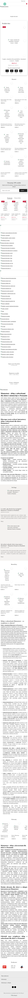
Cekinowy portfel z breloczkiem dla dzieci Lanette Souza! (21, 173)
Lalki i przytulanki (7, 786)
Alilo (4, 451)
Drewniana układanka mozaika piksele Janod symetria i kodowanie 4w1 (21, 149)
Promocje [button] (9, 198)
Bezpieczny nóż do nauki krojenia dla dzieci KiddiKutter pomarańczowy (4, 836)
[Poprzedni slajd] (0, 16)
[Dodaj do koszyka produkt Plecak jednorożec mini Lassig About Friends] (25, 96)
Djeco (17, 451)
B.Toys (16, 450)
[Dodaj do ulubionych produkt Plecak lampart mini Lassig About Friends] (12, 83)
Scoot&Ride (9, 450)
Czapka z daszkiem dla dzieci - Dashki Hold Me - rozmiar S (5, 215)
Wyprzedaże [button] (17, 198)
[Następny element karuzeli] (26, 967)
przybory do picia (8, 868)
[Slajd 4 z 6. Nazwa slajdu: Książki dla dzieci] (14, 10)
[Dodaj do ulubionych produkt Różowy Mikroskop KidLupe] (19, 823)
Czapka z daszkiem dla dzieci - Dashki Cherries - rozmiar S (16, 215)
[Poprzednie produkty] (3, 206)
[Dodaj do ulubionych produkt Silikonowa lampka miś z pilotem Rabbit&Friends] (26, 594)
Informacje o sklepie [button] (6, 982)
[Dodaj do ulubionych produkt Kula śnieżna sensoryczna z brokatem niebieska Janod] (12, 132)
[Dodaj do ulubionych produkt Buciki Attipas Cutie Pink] (26, 568)
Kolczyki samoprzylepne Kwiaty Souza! (5, 173)
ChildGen (22, 451)
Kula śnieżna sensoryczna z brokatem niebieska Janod (6, 149)
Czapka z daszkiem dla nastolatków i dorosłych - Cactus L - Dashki (14, 59)
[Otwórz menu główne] (1, 4)
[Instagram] (15, 987)
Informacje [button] (3, 979)
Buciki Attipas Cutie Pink (20, 584)
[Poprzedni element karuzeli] (1, 967)
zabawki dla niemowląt (10, 477)
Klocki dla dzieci (7, 736)
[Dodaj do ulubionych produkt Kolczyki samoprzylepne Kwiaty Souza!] (12, 156)
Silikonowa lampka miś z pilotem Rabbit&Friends (19, 611)
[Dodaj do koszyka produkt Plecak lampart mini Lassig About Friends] (11, 96)
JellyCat (8, 451)
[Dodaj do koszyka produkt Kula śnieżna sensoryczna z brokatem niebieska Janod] (11, 145)
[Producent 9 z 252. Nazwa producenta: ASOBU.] (21, 967)
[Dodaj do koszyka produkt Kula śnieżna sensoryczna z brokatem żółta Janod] (25, 121)
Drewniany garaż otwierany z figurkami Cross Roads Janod (6, 125)
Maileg (17, 448)
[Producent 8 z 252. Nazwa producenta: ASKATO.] (13, 967)
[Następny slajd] (27, 16)
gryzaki (10, 871)
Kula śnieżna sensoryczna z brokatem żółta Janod (20, 125)
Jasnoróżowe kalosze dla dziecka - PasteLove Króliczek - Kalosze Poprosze (7, 586)
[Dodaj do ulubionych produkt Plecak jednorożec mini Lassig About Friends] (26, 83)
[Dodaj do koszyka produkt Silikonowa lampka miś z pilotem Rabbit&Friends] (25, 607)
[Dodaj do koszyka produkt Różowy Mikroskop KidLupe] (19, 832)
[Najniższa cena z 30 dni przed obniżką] (19, 65)
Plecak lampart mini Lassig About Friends (6, 100)
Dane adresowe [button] (5, 976)
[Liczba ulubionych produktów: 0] (23, 4)
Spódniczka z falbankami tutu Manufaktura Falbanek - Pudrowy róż (6, 612)
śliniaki (7, 869)
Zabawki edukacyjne (7, 648)
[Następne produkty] (25, 206)
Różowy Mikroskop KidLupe (15, 836)
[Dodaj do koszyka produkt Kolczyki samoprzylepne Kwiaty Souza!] (11, 169)
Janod (22, 448)
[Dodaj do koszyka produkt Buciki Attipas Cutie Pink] (25, 581)
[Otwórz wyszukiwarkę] (20, 4)
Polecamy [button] (14, 819)
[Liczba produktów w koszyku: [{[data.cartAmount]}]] (25, 4)
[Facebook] (13, 987)
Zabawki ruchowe (6, 797)
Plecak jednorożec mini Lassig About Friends (21, 100)
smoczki (15, 871)
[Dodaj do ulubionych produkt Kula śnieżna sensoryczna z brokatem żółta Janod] (26, 107)
